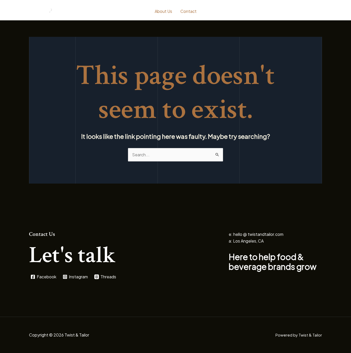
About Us (163, 11)
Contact (188, 11)
